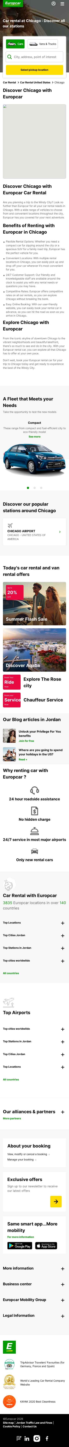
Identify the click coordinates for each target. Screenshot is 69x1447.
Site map (8, 1422)
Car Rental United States (35, 82)
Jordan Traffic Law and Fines (34, 1422)
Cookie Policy (11, 1426)
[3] (41, 487)
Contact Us (30, 1426)
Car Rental (9, 82)
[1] (28, 487)
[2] (34, 487)
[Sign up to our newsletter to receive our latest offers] (56, 1201)
